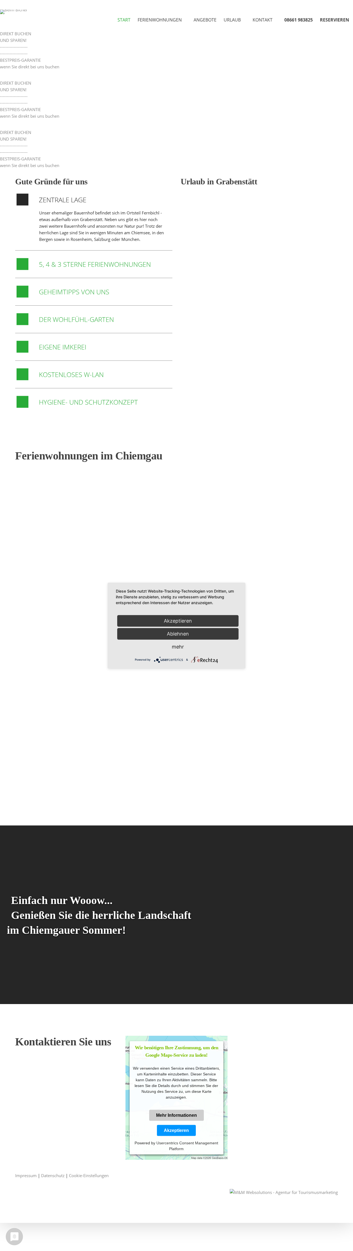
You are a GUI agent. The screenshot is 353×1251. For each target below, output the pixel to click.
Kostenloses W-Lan (71, 374)
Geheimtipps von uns (74, 291)
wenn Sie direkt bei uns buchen (29, 66)
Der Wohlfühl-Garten (76, 319)
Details (29, 551)
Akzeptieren (176, 1130)
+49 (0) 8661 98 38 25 (52, 1070)
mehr (178, 646)
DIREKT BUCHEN (15, 33)
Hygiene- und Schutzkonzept (88, 402)
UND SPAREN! (13, 40)
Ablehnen (178, 633)
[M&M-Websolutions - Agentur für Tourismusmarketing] (284, 1191)
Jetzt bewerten (201, 323)
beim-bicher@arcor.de (50, 1093)
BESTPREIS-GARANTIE (20, 60)
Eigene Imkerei (62, 346)
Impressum (26, 1175)
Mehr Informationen (176, 1115)
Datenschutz (53, 1175)
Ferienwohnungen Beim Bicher (201, 314)
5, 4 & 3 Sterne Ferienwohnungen (95, 264)
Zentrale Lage (62, 199)
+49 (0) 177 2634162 (48, 1077)
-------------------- (14, 47)
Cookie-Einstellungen (89, 1175)
